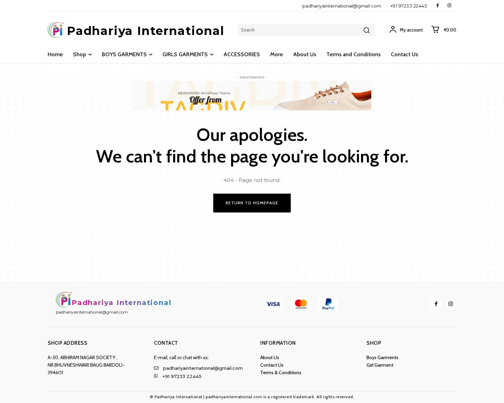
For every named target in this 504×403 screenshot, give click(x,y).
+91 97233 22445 (408, 6)
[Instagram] (449, 6)
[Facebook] (438, 6)
